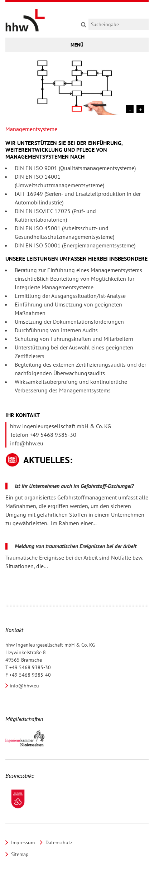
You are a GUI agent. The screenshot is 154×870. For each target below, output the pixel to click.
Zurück (130, 109)
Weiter (140, 109)
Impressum (22, 842)
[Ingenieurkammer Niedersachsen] (24, 738)
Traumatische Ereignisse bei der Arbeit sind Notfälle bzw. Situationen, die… (74, 562)
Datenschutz (58, 842)
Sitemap (19, 854)
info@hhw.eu (26, 443)
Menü (77, 45)
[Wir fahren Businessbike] (17, 799)
